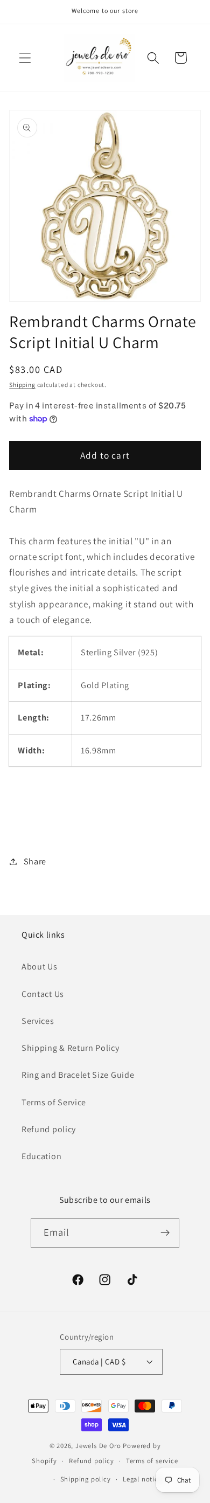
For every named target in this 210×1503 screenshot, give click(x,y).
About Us (40, 966)
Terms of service (152, 1460)
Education (41, 1156)
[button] (25, 58)
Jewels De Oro (99, 1445)
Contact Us (43, 994)
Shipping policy (85, 1479)
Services (38, 1021)
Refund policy (49, 1129)
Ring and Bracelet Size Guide (78, 1075)
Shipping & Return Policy (71, 1048)
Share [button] (35, 861)
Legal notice (142, 1479)
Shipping (22, 384)
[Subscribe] (165, 1233)
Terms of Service (54, 1102)
